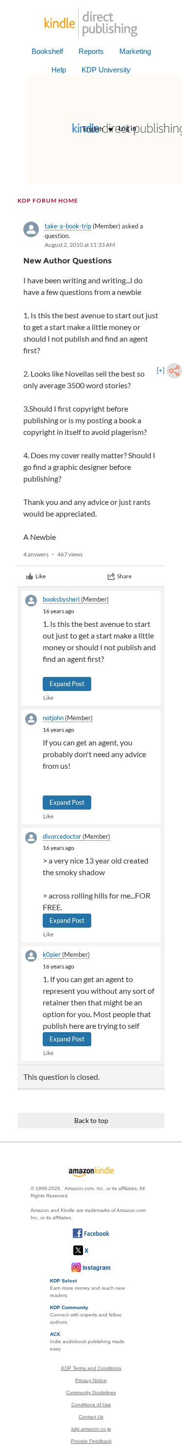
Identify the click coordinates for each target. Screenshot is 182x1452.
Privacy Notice (91, 1380)
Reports (91, 51)
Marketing (135, 51)
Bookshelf (47, 51)
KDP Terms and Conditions (91, 1368)
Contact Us (91, 1416)
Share (124, 576)
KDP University (106, 70)
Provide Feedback (91, 1441)
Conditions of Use (91, 1404)
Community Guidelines (91, 1392)
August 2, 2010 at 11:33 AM (80, 244)
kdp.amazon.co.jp (91, 1429)
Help (58, 70)
